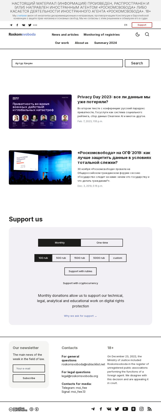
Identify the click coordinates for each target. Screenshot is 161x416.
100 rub (43, 257)
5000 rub (99, 257)
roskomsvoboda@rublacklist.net (83, 364)
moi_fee (81, 388)
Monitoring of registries (102, 34)
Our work (62, 43)
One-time (102, 242)
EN (125, 24)
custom (117, 257)
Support (142, 24)
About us (81, 43)
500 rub (61, 257)
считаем (22, 15)
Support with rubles (80, 271)
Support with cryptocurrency (80, 283)
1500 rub (79, 257)
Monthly (60, 242)
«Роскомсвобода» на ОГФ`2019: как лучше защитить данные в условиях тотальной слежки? (114, 157)
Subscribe (29, 378)
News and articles (65, 34)
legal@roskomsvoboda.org (80, 376)
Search (137, 63)
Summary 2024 (105, 43)
